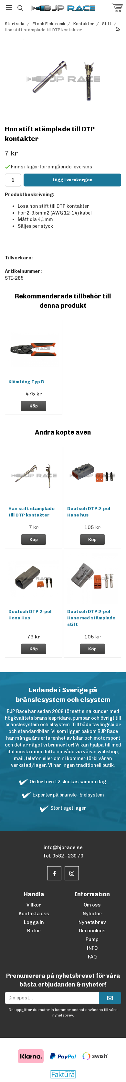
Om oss (92, 905)
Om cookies (92, 931)
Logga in (34, 922)
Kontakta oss (34, 914)
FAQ (92, 957)
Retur (34, 931)
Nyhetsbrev (92, 922)
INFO (92, 948)
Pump (92, 939)
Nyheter (92, 914)
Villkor (33, 905)
